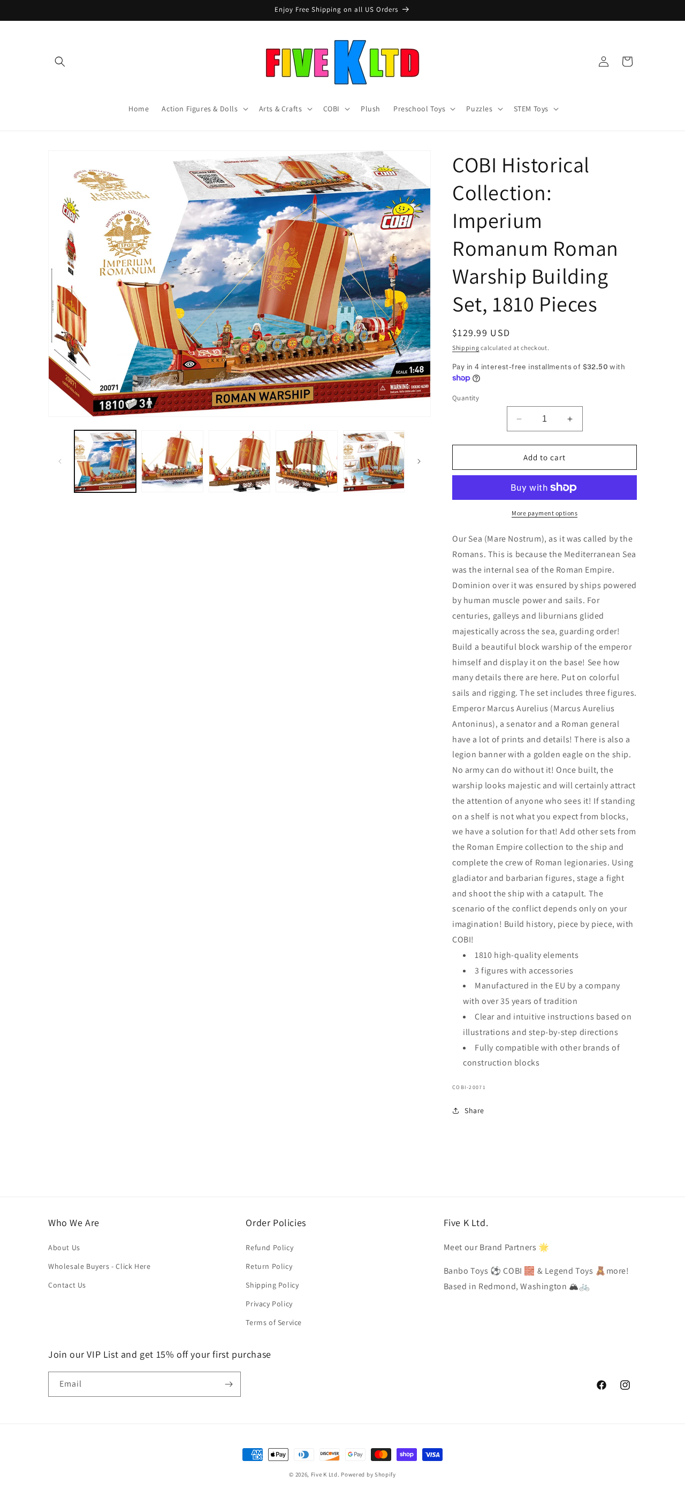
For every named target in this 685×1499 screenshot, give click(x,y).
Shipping (466, 348)
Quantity (465, 397)
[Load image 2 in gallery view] (172, 461)
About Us (64, 1247)
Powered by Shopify (368, 1474)
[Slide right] (419, 461)
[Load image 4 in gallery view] (306, 461)
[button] (60, 61)
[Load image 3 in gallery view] (239, 461)
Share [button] (474, 1110)
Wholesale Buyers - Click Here (99, 1266)
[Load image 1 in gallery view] (105, 461)
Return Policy (269, 1266)
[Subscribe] (228, 1384)
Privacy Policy (269, 1303)
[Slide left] (60, 461)
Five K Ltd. (325, 1474)
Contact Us (67, 1285)
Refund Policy (269, 1247)
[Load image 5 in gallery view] (374, 461)
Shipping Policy (272, 1285)
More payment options (544, 513)
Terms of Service (274, 1322)
